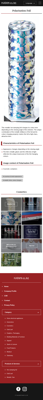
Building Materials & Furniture (16, 337)
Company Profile (10, 291)
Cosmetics (10, 326)
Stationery (10, 355)
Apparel (9, 340)
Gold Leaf (10, 329)
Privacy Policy (9, 305)
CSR (6, 296)
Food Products (11, 348)
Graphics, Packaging (13, 333)
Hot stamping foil (12, 370)
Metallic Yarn (11, 377)
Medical (9, 352)
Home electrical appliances (15, 318)
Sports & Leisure (12, 344)
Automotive (10, 322)
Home (6, 286)
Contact (7, 300)
